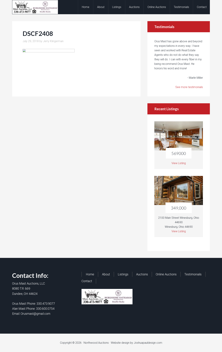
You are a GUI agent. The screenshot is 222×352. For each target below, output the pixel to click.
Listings (123, 274)
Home (90, 274)
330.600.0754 (45, 308)
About (106, 274)
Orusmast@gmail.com (35, 313)
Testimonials (193, 274)
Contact (87, 281)
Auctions (142, 274)
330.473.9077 (46, 303)
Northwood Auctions (40, 7)
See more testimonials (189, 87)
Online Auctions (166, 274)
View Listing (179, 163)
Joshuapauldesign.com (148, 342)
